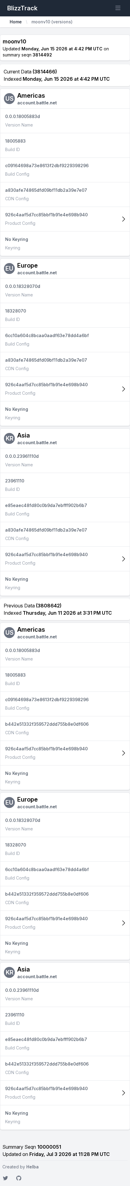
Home (16, 21)
